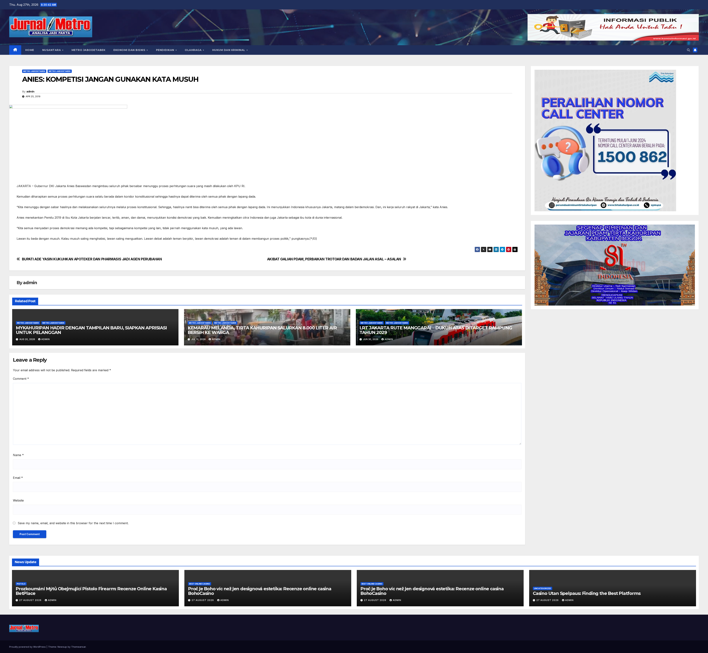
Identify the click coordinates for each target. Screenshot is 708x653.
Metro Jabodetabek (88, 50)
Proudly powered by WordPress (27, 646)
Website (18, 500)
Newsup (62, 646)
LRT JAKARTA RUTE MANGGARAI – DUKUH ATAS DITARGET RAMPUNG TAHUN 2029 (436, 330)
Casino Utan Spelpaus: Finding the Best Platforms (586, 593)
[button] (688, 50)
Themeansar (78, 646)
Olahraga (193, 50)
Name (18, 455)
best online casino (199, 584)
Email (18, 478)
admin (30, 91)
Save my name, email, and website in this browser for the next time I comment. (73, 523)
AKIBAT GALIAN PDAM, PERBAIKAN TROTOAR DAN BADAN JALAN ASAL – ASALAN (334, 259)
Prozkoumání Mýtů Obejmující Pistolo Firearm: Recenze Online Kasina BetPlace (91, 591)
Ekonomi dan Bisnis (129, 50)
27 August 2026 (30, 600)
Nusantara (52, 50)
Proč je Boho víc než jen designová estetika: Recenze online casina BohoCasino (259, 591)
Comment (21, 378)
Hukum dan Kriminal (229, 50)
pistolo (21, 584)
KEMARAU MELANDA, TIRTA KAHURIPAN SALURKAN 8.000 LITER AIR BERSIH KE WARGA (262, 330)
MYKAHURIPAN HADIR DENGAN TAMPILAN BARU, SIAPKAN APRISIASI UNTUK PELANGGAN (91, 330)
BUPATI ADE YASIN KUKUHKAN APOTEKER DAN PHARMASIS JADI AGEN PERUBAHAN (92, 259)
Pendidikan (165, 50)
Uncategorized (542, 588)
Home (29, 50)
